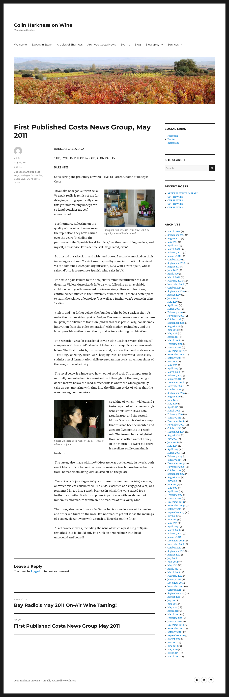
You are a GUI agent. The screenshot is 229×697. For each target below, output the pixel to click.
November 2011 (175, 586)
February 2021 (175, 252)
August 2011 (173, 596)
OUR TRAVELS (175, 197)
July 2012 (172, 558)
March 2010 (173, 656)
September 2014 (176, 474)
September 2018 (176, 322)
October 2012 (174, 547)
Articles (18, 167)
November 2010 (175, 628)
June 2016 (172, 400)
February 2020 (175, 280)
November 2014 (175, 467)
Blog (138, 44)
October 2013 (174, 509)
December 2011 (175, 582)
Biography (152, 44)
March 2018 (173, 340)
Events (125, 44)
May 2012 (172, 565)
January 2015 (174, 459)
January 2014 (174, 498)
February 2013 (174, 533)
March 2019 (173, 308)
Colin (17, 157)
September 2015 (176, 431)
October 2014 (174, 470)
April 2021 (172, 245)
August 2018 (174, 326)
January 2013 (174, 537)
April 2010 (172, 653)
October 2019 (174, 287)
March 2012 (173, 572)
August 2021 (174, 238)
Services (173, 44)
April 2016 (172, 407)
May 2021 (172, 242)
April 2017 (172, 368)
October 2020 (174, 259)
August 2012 (174, 554)
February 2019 (175, 312)
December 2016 (175, 382)
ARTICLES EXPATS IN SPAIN (182, 193)
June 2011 (172, 603)
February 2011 (174, 618)
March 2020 (173, 277)
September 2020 (176, 263)
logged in (37, 571)
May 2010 (172, 649)
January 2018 (174, 347)
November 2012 (175, 544)
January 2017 (174, 379)
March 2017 (173, 372)
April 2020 (173, 273)
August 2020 (174, 266)
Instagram (173, 143)
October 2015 (174, 428)
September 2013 (175, 512)
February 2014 (175, 495)
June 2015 (172, 442)
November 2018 (175, 315)
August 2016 (174, 396)
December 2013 (175, 502)
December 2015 (175, 421)
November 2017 (175, 354)
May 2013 (172, 523)
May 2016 (172, 403)
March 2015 (173, 452)
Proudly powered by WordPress (59, 680)
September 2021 (176, 235)
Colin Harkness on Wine (43, 25)
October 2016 (174, 389)
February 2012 (175, 575)
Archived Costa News (101, 44)
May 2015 (172, 445)
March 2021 (173, 249)
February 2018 (175, 344)
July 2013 (172, 516)
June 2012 (172, 561)
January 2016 (174, 417)
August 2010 (174, 639)
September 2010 (176, 635)
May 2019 (172, 301)
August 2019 (174, 294)
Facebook (172, 135)
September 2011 (175, 593)
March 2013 (173, 530)
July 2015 (172, 438)
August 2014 (174, 477)
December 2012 (175, 540)
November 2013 (175, 505)
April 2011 (172, 611)
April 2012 (172, 568)
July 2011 (172, 600)
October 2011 (174, 589)
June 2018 (172, 330)
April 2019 (172, 305)
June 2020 (172, 270)
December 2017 (175, 351)
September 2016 (176, 393)
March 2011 (173, 614)
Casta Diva (19, 178)
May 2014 (172, 488)
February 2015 (175, 456)
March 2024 (173, 231)
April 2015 (172, 449)
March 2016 (173, 410)
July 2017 (172, 361)
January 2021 (174, 256)
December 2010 (175, 625)
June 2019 (172, 298)
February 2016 (175, 414)
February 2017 (175, 375)
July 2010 (172, 642)
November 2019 (175, 284)
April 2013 (172, 526)
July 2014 (172, 481)
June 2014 (172, 484)
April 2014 (172, 491)
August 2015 (174, 435)
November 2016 (175, 386)
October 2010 (174, 632)
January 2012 (174, 579)
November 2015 (175, 424)
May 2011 (172, 607)
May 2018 (172, 333)
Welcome (20, 44)
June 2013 (172, 519)
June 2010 (172, 646)
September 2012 (176, 551)
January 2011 (174, 621)
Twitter (171, 139)
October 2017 (174, 358)
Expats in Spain (42, 44)
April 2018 (172, 337)
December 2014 (175, 463)
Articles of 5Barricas (70, 44)
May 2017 (172, 365)
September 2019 (176, 291)
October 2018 (174, 319)
